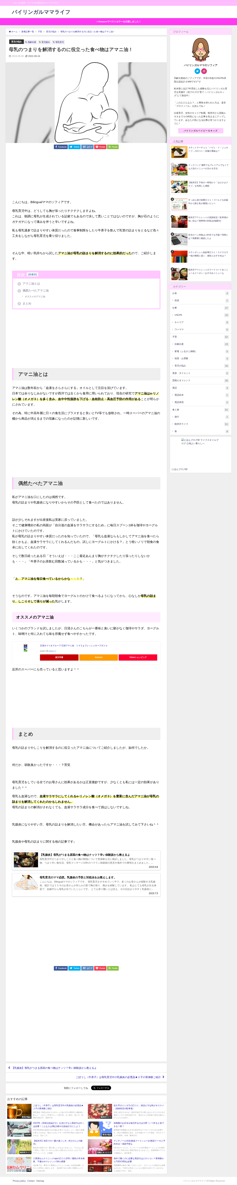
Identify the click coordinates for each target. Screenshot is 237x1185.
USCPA (201, 315)
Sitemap (40, 1181)
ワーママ (201, 329)
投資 (201, 300)
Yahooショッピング (138, 657)
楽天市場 (59, 657)
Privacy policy (19, 1181)
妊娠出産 (201, 344)
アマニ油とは (29, 283)
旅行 (201, 417)
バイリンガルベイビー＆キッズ (201, 131)
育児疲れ (46, 42)
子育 (200, 337)
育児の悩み (16, 42)
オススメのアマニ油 (34, 296)
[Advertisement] (86, 176)
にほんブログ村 (180, 469)
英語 (200, 388)
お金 (200, 293)
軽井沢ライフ (201, 424)
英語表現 (201, 402)
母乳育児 (59, 42)
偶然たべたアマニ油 (34, 290)
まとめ (25, 303)
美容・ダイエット (200, 373)
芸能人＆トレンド (200, 380)
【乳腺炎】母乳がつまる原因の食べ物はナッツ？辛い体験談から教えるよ (54, 1067)
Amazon (98, 657)
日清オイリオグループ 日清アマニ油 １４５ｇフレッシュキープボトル (74, 646)
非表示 (32, 274)
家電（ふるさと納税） (201, 351)
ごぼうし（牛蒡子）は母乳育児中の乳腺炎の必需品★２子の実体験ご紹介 (118, 1077)
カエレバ (52, 651)
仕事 (200, 308)
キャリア (201, 322)
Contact (31, 1181)
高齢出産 (32, 42)
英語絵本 (201, 395)
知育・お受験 (201, 358)
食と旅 (200, 409)
